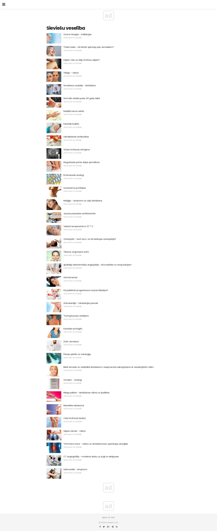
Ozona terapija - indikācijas (77, 34)
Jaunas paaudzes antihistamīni (79, 213)
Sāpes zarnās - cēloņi (74, 431)
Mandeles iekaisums (73, 405)
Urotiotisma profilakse (74, 187)
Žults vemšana (71, 341)
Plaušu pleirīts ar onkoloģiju (77, 354)
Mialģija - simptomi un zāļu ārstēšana (82, 200)
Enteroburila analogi (73, 175)
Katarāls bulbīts (71, 123)
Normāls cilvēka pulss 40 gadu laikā (81, 98)
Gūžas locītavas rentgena (76, 149)
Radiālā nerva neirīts (73, 111)
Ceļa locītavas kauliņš (74, 418)
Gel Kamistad (70, 277)
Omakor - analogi (72, 379)
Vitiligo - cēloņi (71, 72)
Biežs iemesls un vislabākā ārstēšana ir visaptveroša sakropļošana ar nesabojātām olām (108, 367)
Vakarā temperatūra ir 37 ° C (78, 226)
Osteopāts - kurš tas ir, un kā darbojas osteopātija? (89, 239)
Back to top (108, 517)
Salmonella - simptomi (75, 469)
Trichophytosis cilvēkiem (76, 315)
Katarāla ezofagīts (72, 328)
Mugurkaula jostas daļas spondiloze (81, 162)
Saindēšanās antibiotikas (76, 136)
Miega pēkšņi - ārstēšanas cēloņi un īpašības (86, 392)
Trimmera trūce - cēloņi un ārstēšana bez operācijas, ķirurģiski (95, 443)
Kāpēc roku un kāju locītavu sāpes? (81, 59)
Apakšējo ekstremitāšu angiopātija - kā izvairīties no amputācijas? (97, 264)
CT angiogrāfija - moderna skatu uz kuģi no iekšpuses (91, 456)
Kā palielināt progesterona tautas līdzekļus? (85, 290)
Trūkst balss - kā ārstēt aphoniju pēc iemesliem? (88, 47)
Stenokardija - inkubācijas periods (80, 303)
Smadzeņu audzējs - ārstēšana (79, 85)
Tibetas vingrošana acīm (76, 251)
